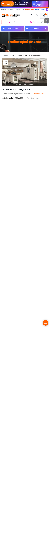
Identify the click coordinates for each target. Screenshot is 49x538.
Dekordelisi (9, 98)
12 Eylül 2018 (19, 98)
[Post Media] (24, 72)
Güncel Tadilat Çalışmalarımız (18, 89)
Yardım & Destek (40, 9)
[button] (46, 20)
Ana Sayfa (5, 55)
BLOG (22, 9)
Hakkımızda (5, 9)
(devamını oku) (38, 94)
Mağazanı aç (29, 9)
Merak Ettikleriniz (15, 9)
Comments (35, 98)
